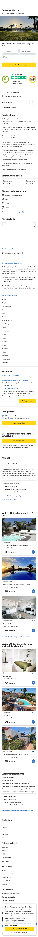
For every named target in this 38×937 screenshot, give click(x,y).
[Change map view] (4, 224)
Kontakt (4, 884)
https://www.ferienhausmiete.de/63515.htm (19, 810)
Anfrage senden (27, 401)
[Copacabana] (19, 607)
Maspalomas (15, 286)
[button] (32, 2)
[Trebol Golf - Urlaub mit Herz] (19, 529)
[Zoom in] (34, 224)
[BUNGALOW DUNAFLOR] (19, 660)
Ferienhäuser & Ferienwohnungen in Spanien (16, 783)
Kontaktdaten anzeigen (9, 107)
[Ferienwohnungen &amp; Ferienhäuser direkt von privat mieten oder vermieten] (3, 2)
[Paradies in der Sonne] (19, 568)
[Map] (19, 233)
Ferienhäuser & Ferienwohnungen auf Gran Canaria (18, 789)
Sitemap (5, 838)
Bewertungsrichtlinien (22, 447)
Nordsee (5, 824)
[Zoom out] (34, 226)
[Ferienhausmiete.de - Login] (28, 2)
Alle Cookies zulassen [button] (20, 929)
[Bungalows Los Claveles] (19, 699)
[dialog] (19, 919)
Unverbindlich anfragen (19, 65)
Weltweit (5, 834)
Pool (14, 796)
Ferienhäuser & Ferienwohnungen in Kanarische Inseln (19, 786)
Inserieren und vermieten (10, 893)
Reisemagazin (6, 877)
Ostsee (4, 827)
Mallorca (5, 831)
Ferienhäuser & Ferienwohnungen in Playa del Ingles (18, 791)
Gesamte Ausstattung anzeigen (11, 212)
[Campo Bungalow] (19, 738)
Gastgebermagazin (8, 897)
